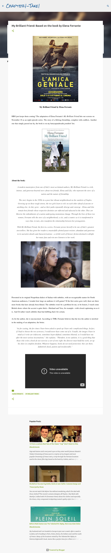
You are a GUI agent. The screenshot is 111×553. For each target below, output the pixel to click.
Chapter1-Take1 (23, 6)
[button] (13, 31)
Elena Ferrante (17, 394)
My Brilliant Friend (32, 394)
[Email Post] (13, 391)
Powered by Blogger (57, 550)
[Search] (108, 6)
